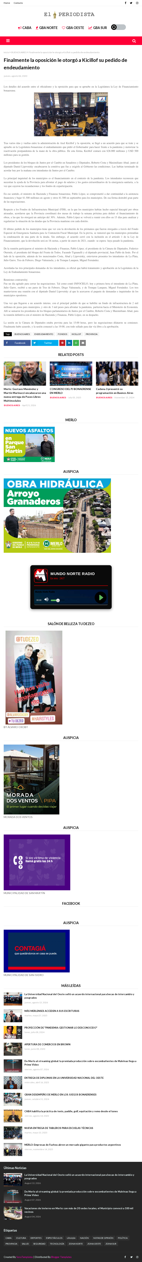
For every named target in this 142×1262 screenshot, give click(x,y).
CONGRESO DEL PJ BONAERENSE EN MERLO (70, 390)
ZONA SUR (111, 1243)
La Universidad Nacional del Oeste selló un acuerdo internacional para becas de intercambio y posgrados (79, 996)
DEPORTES (36, 1238)
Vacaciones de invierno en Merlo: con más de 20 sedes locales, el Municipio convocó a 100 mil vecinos (78, 1210)
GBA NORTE (48, 28)
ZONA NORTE (76, 1243)
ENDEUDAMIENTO (43, 334)
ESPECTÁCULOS (54, 1238)
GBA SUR (100, 28)
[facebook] (125, 3)
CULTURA (21, 1238)
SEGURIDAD (39, 1243)
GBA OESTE (75, 28)
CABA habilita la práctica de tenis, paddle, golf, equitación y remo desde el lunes (71, 1111)
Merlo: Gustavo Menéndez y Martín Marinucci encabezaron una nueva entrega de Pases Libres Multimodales (25, 394)
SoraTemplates (24, 1256)
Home (7, 2)
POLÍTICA (123, 1238)
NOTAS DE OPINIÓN (103, 1238)
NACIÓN (84, 1238)
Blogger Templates (61, 1256)
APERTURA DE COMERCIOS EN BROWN (47, 1044)
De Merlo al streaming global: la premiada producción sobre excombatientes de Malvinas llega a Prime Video (80, 1063)
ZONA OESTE (94, 1243)
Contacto (18, 2)
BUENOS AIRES (18, 52)
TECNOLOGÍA (57, 1243)
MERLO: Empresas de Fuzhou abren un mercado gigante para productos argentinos (72, 1144)
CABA (26, 28)
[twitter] (131, 3)
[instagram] (136, 3)
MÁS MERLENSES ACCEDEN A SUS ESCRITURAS (51, 1010)
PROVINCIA (91, 334)
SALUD (25, 1243)
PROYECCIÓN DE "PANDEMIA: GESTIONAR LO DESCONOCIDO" (60, 1027)
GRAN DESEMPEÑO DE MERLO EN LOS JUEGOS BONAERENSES (60, 1094)
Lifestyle (71, 1238)
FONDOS (62, 334)
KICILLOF (76, 334)
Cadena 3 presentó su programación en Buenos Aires (114, 390)
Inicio (6, 52)
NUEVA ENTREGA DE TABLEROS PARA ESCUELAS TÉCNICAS (58, 1128)
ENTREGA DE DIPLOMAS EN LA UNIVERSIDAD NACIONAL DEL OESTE (64, 1077)
